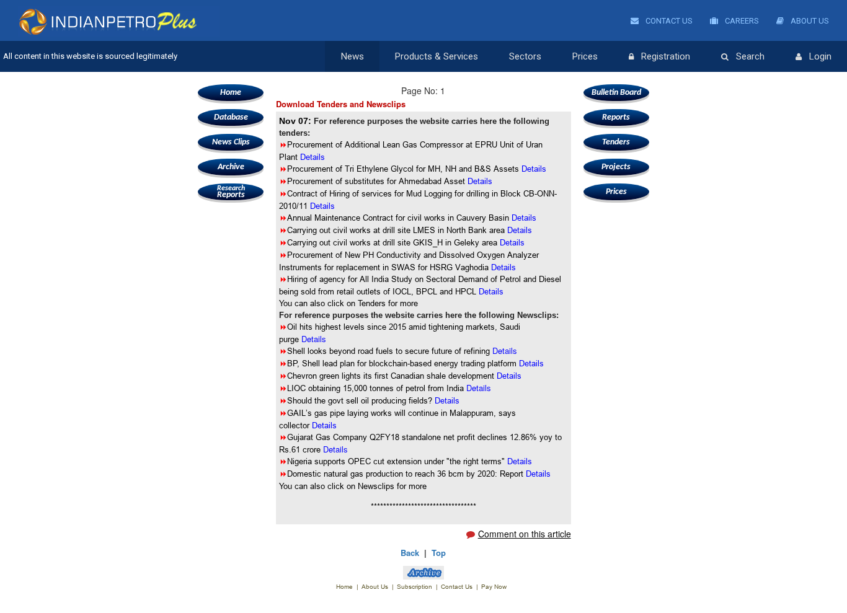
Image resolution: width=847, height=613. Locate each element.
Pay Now (494, 587)
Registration (665, 56)
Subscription (414, 587)
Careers (741, 20)
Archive (231, 167)
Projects (616, 167)
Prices (585, 56)
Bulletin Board (616, 92)
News (352, 56)
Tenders (616, 142)
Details (322, 206)
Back (410, 552)
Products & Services (436, 56)
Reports (231, 192)
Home (230, 92)
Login (820, 56)
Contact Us (668, 20)
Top (439, 552)
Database (231, 117)
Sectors (525, 56)
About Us (809, 20)
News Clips (231, 142)
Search (750, 56)
